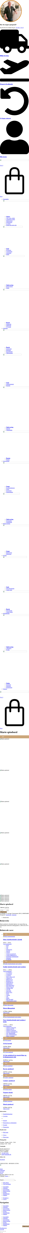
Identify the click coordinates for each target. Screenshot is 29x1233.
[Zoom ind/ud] (0, 1231)
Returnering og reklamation (9, 1122)
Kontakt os (5, 1198)
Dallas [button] (7, 998)
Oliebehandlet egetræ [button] (11, 1000)
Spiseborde (8, 915)
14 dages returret (5, 118)
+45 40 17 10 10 (19, 27)
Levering (5, 1116)
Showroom (6, 1137)
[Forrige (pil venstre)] (0, 1232)
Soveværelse (6, 1189)
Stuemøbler (6, 1186)
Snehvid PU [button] (9, 949)
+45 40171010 (5, 1153)
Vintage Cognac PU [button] (11, 1027)
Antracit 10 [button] (9, 978)
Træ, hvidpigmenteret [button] (11, 1034)
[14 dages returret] (14, 115)
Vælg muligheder (7, 944)
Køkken (5, 1195)
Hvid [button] (7, 945)
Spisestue (14, 915)
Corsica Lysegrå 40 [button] (11, 954)
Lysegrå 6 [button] (8, 975)
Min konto (3, 157)
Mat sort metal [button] (9, 999)
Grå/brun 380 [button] (9, 988)
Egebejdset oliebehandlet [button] (12, 956)
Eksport (5, 1120)
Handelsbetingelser (7, 1114)
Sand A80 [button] (8, 991)
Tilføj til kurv (25, 1226)
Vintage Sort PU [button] (10, 1029)
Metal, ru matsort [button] (10, 1036)
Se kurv (2, 1176)
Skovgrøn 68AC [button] (10, 985)
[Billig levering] (14, 52)
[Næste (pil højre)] (2, 1232)
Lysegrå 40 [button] (9, 974)
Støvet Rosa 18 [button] (10, 986)
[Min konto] (14, 153)
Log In (4, 1199)
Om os (4, 1135)
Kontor (5, 1192)
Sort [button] (7, 946)
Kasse (6, 1176)
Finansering (6, 1127)
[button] (1, 1178)
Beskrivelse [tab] (6, 917)
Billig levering (4, 55)
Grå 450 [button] (8, 989)
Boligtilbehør (6, 1193)
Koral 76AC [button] (9, 992)
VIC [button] (7, 996)
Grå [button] (7, 948)
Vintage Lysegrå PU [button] (11, 1030)
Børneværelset (6, 1191)
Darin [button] (7, 993)
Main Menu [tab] (6, 1182)
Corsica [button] (8, 995)
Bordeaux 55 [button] (9, 981)
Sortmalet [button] (8, 958)
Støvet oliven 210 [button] (10, 977)
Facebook (2, 1159)
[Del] (3, 1231)
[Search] (15, 1180)
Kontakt (5, 1125)
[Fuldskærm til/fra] (2, 1231)
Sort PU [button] (8, 951)
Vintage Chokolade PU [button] (12, 1032)
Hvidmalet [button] (8, 959)
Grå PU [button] (8, 952)
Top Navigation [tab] (7, 1184)
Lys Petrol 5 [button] (9, 972)
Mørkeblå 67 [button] (9, 984)
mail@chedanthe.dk (6, 1154)
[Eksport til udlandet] (14, 81)
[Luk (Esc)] (5, 1231)
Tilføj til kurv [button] (6, 1012)
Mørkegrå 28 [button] (9, 979)
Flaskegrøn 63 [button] (9, 982)
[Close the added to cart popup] (9, 1176)
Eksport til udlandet (6, 84)
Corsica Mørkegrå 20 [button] (11, 955)
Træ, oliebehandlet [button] (10, 1033)
